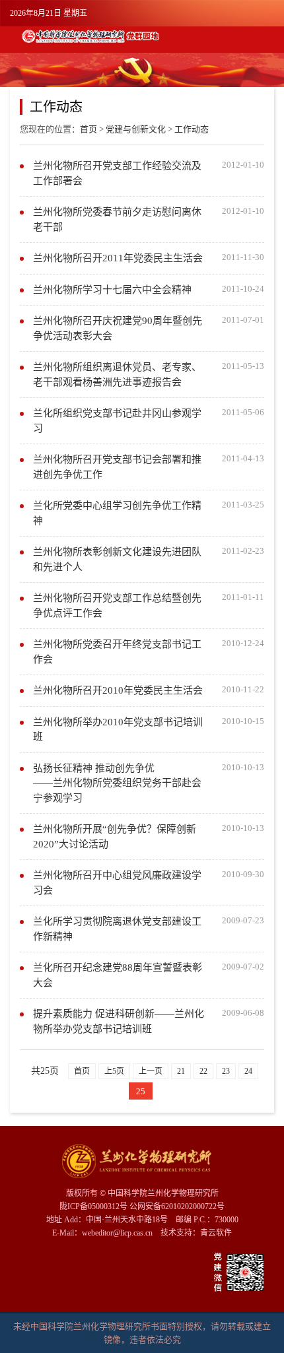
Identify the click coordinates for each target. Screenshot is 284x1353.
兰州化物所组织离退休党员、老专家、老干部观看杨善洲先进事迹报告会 (117, 374)
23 (226, 1071)
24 (248, 1071)
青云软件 (216, 1233)
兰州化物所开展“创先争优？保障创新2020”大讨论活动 (114, 836)
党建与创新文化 (136, 129)
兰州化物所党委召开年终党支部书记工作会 (117, 652)
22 (203, 1071)
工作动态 (191, 129)
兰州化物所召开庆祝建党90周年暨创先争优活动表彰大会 (117, 328)
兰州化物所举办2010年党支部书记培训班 (118, 729)
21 (181, 1071)
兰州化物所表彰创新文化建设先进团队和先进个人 (117, 559)
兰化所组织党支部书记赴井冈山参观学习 (117, 421)
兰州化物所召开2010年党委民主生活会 (118, 690)
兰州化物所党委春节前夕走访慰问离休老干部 (117, 219)
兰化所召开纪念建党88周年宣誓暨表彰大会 (117, 975)
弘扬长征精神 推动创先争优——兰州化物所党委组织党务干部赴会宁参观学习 (117, 783)
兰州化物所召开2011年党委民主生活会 (118, 258)
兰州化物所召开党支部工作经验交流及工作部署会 (117, 173)
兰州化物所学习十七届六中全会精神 (112, 289)
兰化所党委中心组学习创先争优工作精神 (117, 513)
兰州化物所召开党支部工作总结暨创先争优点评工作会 (117, 605)
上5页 (114, 1071)
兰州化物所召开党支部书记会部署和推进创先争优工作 (117, 467)
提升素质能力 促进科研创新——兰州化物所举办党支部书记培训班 (118, 1021)
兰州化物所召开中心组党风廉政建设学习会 (117, 883)
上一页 (150, 1071)
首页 (88, 129)
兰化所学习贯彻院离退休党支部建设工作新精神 (117, 929)
